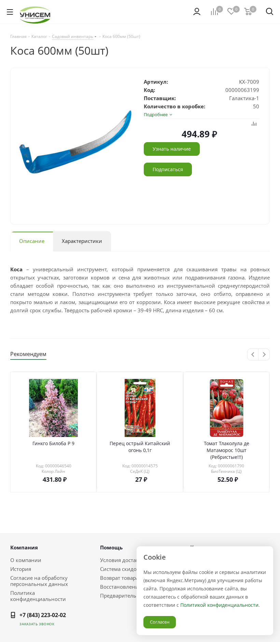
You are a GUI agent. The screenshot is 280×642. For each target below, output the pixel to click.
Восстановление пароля (130, 586)
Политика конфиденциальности (38, 595)
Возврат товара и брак (128, 577)
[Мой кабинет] (196, 11)
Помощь (111, 547)
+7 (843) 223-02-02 (42, 615)
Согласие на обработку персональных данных (39, 580)
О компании (25, 560)
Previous (253, 355)
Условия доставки (122, 560)
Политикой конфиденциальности (219, 605)
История (20, 568)
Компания (24, 547)
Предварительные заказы (132, 595)
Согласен (159, 622)
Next (264, 355)
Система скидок (119, 568)
